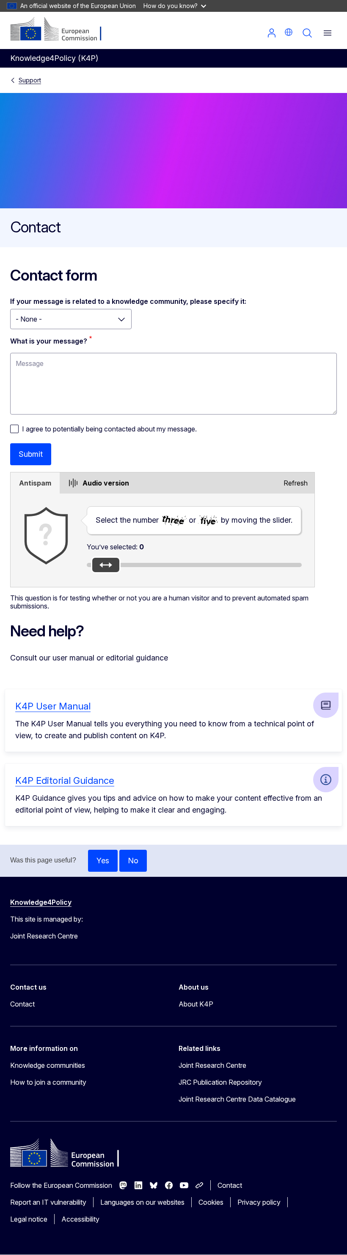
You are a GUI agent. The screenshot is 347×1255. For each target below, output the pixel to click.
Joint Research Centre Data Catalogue (237, 1099)
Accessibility (80, 1219)
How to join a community (48, 1082)
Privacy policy (259, 1202)
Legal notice (28, 1219)
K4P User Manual (53, 706)
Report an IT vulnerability (48, 1202)
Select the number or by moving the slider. (194, 520)
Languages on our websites (142, 1202)
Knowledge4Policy (41, 902)
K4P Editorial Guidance (64, 780)
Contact (22, 1004)
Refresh (296, 483)
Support (30, 80)
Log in (271, 33)
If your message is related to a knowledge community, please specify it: (128, 301)
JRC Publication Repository (220, 1082)
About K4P (196, 1004)
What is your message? (48, 341)
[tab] (35, 483)
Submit (31, 454)
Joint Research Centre (212, 1065)
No (133, 860)
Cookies (210, 1202)
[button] (288, 32)
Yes (102, 860)
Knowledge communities (47, 1065)
